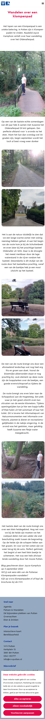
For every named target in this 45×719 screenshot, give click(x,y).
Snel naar (8, 601)
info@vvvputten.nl (13, 659)
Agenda (7, 607)
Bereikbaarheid (11, 635)
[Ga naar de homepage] (7, 3)
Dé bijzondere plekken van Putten (20, 613)
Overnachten (10, 617)
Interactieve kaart (12, 631)
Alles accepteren (22, 698)
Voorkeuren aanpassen (22, 712)
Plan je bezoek (11, 626)
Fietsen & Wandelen (13, 610)
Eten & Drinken (11, 620)
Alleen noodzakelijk (22, 705)
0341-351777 (10, 656)
